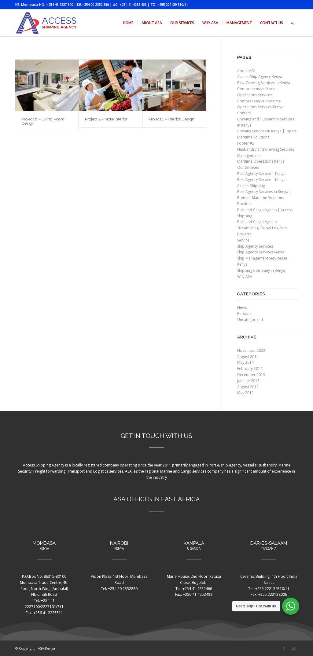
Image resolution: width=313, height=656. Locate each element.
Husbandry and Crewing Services (265, 149)
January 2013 (248, 380)
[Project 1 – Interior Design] (174, 85)
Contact (244, 113)
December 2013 (251, 374)
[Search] (292, 22)
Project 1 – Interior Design (171, 119)
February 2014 (249, 368)
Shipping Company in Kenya (261, 270)
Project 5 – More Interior (106, 119)
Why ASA (244, 276)
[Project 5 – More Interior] (110, 85)
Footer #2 (245, 143)
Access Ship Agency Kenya (259, 76)
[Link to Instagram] (293, 648)
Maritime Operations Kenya (261, 161)
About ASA (246, 70)
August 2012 (248, 386)
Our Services (248, 167)
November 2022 (251, 350)
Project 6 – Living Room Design (42, 121)
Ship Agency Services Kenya (260, 252)
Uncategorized (250, 319)
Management (248, 155)
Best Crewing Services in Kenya (263, 82)
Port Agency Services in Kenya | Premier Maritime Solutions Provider (264, 197)
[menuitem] (128, 22)
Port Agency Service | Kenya (261, 173)
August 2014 (248, 356)
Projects (244, 234)
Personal (244, 313)
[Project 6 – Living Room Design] (47, 85)
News (242, 307)
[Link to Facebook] (284, 648)
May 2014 (245, 362)
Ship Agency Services (255, 246)
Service (243, 240)
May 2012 (245, 392)
